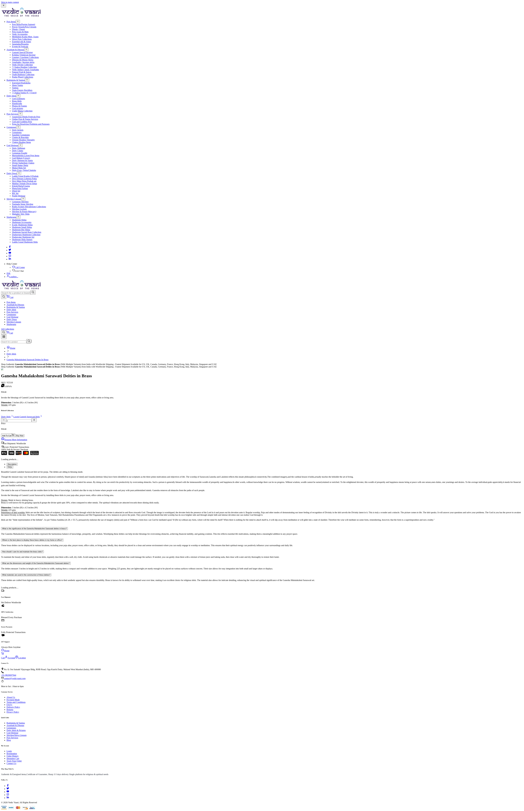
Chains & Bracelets (20, 137)
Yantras (15, 88)
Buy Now (19, 436)
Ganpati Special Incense (22, 52)
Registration (12, 753)
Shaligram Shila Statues (22, 239)
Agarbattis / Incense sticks (23, 62)
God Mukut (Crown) (21, 158)
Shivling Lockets (19, 209)
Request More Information (15, 439)
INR (8, 273)
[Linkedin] (10, 259)
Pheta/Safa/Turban (20, 188)
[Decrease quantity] (3, 420)
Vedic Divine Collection (22, 65)
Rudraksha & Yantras (16, 80)
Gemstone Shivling (20, 202)
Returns (10, 709)
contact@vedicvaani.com (15, 678)
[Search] (33, 292)
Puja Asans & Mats (20, 32)
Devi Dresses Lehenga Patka (24, 178)
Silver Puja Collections (22, 39)
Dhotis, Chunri (18, 29)
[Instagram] (10, 256)
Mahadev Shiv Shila (20, 214)
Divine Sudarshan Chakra (23, 163)
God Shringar (12, 145)
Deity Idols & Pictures (16, 730)
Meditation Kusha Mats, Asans (25, 37)
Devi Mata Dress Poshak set (24, 181)
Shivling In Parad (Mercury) (24, 211)
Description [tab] (12, 464)
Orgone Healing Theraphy (23, 140)
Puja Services (12, 114)
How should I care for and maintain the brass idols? (22, 552)
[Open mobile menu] (4, 337)
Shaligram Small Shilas (22, 227)
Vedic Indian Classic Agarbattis (25, 69)
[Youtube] (10, 253)
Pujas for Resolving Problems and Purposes (31, 124)
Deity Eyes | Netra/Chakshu (24, 170)
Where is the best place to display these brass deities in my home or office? (32, 540)
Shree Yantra (17, 85)
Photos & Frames (19, 106)
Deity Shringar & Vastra (22, 160)
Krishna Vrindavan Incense (23, 55)
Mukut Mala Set (19, 168)
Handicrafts (17, 103)
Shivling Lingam (14, 199)
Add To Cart (7, 436)
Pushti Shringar (18, 196)
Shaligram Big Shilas (21, 230)
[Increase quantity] (34, 420)
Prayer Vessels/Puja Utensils (24, 27)
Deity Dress (12, 173)
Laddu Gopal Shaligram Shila (25, 242)
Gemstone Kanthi (19, 153)
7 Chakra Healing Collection (24, 67)
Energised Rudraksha (21, 83)
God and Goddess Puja (22, 121)
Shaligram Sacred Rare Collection (26, 232)
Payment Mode (13, 700)
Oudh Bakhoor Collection (23, 74)
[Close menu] (3, 6)
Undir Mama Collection (22, 111)
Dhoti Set (16, 191)
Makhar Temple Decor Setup (24, 183)
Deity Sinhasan (18, 148)
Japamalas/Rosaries (20, 44)
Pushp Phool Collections (22, 77)
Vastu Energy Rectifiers (22, 90)
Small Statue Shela (20, 165)
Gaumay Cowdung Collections (25, 57)
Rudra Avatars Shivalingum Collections (29, 206)
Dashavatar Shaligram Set (23, 237)
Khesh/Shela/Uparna (21, 186)
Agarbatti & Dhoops (15, 49)
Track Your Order (14, 761)
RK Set (15, 193)
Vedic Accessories (20, 34)
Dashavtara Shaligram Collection (26, 234)
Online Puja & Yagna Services (25, 119)
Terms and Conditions (16, 702)
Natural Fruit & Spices (21, 72)
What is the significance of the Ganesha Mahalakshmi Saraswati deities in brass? (34, 529)
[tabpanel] (262, 497)
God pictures (17, 108)
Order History (13, 756)
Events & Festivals (20, 46)
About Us (11, 697)
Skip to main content (10, 2)
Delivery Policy (13, 707)
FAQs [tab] (10, 467)
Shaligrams (11, 217)
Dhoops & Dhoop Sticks (22, 60)
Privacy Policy (13, 712)
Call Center (20, 267)
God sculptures (18, 98)
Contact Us (11, 763)
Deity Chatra (17, 150)
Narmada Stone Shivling (22, 204)
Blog (9, 740)
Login (9, 751)
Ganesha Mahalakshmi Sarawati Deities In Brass (27, 359)
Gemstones (11, 127)
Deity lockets (17, 130)
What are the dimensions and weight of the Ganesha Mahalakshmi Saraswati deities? (36, 563)
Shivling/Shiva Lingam (16, 735)
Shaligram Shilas (19, 220)
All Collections (7, 329)
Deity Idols (11, 96)
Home (12, 348)
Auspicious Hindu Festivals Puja (26, 117)
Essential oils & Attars (21, 41)
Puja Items (11, 21)
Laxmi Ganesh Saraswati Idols (26, 417)
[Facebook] (10, 247)
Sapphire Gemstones (21, 135)
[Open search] (3, 297)
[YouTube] (8, 792)
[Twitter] (10, 250)
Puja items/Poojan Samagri (23, 24)
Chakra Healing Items (21, 142)
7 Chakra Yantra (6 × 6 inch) (24, 93)
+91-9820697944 (8, 675)
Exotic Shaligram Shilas (22, 225)
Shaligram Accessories (21, 222)
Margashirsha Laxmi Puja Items (25, 155)
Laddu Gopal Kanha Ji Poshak (25, 176)
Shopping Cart (13, 758)
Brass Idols (17, 101)
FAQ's (9, 704)
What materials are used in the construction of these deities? (26, 575)
